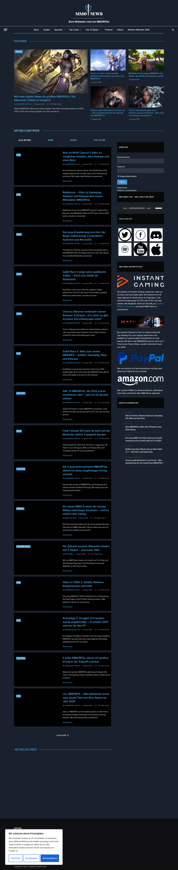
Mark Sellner (70, 518)
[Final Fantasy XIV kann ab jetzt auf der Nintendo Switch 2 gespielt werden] (36, 442)
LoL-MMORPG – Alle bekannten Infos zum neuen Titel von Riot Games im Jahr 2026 (86, 697)
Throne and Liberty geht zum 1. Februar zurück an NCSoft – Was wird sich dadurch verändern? (146, 113)
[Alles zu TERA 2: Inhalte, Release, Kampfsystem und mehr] (36, 593)
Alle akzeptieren (49, 858)
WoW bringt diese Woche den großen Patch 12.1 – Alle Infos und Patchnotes (143, 450)
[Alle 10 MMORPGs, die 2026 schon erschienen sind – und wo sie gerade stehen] (36, 404)
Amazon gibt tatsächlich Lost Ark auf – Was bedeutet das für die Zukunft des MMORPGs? (107, 113)
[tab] (25, 140)
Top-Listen (74, 30)
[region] (34, 847)
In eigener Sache (23, 546)
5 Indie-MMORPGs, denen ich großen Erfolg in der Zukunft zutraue (86, 659)
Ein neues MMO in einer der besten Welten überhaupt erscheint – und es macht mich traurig (86, 510)
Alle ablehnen (31, 858)
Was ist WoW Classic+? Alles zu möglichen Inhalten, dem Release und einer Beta (86, 156)
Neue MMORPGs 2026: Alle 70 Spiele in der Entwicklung (143, 428)
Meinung (20, 508)
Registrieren (122, 188)
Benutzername (123, 157)
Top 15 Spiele (92, 30)
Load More (61, 735)
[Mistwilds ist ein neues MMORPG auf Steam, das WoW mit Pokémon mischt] (146, 59)
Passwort (121, 167)
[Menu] (5, 30)
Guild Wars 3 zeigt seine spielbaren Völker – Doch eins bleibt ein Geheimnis (84, 275)
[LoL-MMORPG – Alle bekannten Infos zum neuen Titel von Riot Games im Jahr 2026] (36, 707)
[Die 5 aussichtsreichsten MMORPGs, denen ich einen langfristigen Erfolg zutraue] (36, 480)
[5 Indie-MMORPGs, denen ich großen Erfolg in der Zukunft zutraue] (36, 669)
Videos (120, 30)
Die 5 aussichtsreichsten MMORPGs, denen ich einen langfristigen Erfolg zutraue (85, 470)
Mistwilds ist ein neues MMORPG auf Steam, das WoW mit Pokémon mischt (146, 74)
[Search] (173, 30)
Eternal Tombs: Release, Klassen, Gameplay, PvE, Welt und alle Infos (144, 417)
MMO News (69, 554)
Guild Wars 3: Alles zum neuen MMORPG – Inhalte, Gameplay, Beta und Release (85, 355)
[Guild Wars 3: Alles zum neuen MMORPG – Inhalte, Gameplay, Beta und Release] (36, 364)
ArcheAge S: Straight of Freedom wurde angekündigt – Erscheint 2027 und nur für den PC (85, 622)
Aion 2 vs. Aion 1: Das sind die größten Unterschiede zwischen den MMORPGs (107, 76)
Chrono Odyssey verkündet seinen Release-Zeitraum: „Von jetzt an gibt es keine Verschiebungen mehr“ (85, 315)
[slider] (159, 208)
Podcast (109, 30)
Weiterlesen (67, 181)
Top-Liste (20, 393)
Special (19, 51)
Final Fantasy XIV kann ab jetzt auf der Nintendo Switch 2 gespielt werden (86, 432)
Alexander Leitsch (23, 104)
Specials (58, 30)
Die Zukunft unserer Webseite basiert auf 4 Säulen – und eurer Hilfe (86, 548)
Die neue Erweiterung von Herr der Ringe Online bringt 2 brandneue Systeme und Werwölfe (84, 236)
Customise (15, 858)
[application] (140, 208)
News (36, 30)
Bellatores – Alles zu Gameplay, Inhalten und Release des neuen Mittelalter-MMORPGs (82, 196)
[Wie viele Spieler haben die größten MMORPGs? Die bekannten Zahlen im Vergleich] (51, 71)
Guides (46, 30)
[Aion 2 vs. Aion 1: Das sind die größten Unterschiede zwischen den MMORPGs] (108, 59)
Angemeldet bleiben (128, 176)
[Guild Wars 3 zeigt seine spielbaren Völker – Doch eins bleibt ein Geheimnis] (36, 285)
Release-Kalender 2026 (138, 30)
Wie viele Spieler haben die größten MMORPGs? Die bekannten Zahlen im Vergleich (44, 98)
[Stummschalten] (153, 208)
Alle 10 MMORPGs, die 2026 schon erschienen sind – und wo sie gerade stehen (85, 395)
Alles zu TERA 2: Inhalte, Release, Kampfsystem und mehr (83, 584)
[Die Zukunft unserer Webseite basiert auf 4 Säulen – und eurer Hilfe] (36, 557)
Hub (18, 155)
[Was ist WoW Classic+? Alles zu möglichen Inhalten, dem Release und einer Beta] (36, 166)
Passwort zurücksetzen (127, 190)
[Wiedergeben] (120, 208)
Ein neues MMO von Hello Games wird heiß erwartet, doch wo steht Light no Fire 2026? (143, 439)
